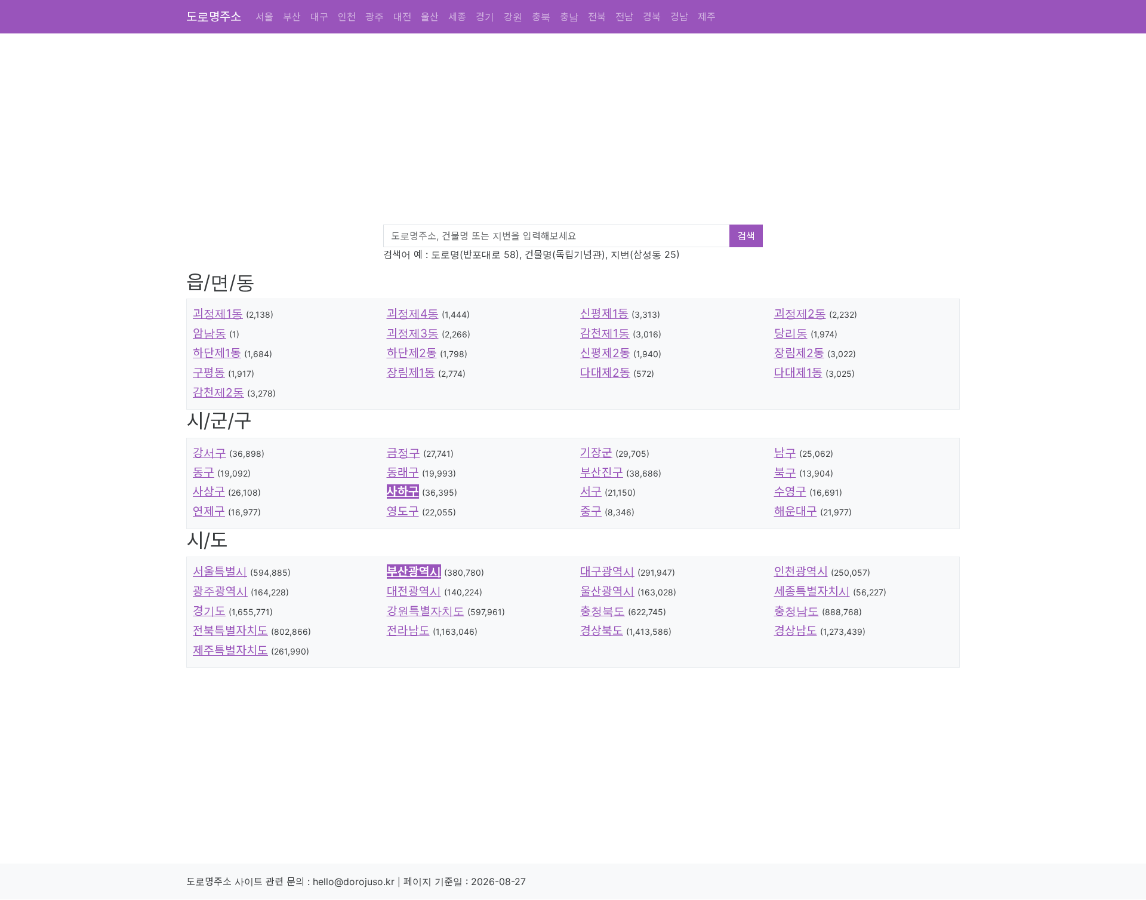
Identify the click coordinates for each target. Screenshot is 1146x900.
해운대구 (795, 511)
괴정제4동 (413, 313)
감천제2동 (218, 392)
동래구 (403, 472)
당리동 (791, 333)
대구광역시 (607, 571)
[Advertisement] (544, 131)
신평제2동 (605, 353)
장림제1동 (411, 372)
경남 (679, 17)
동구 (203, 472)
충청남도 (796, 611)
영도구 (403, 511)
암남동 (209, 333)
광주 (374, 17)
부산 (292, 17)
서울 (264, 17)
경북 (652, 17)
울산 (430, 17)
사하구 (403, 491)
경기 (485, 17)
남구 (785, 453)
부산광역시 (414, 571)
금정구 (403, 453)
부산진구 (601, 472)
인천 (347, 17)
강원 (513, 17)
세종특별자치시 (812, 591)
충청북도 (602, 611)
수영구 (790, 491)
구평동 (209, 372)
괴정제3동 (413, 333)
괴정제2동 (800, 313)
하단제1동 (217, 353)
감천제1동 (605, 333)
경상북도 (601, 630)
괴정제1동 (218, 313)
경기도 (209, 611)
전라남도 (408, 630)
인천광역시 (801, 571)
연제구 (209, 511)
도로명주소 (213, 17)
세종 (457, 17)
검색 (746, 236)
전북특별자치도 (230, 630)
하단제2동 (412, 353)
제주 (707, 17)
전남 (624, 17)
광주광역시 (220, 591)
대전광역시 (414, 591)
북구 (785, 472)
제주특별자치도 (230, 650)
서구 (591, 491)
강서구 (209, 453)
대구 (319, 17)
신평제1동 (604, 313)
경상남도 (795, 630)
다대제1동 (798, 372)
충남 (569, 17)
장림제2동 (799, 353)
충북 (541, 17)
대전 (402, 17)
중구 (591, 511)
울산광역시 (607, 591)
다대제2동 (605, 372)
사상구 (209, 491)
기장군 (596, 453)
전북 (597, 17)
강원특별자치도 (425, 611)
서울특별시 (220, 571)
